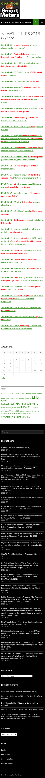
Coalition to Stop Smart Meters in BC (17, 22)
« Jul (3, 378)
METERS (14, 410)
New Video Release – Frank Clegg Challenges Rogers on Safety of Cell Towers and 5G (21, 623)
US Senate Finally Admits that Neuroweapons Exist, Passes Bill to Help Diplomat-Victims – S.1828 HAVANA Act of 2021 (21, 576)
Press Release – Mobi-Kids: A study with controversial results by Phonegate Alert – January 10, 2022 (22, 535)
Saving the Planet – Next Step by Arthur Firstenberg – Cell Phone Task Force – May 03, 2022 (21, 507)
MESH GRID (4, 411)
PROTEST (36, 411)
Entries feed (5, 754)
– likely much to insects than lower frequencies (22, 298)
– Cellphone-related (20, 81)
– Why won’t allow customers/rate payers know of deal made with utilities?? (22, 138)
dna (26, 398)
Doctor (29, 398)
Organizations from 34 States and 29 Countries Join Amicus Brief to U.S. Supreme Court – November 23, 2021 (21, 545)
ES (16, 407)
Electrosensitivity (6, 407)
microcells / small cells (26, 411)
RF (12, 414)
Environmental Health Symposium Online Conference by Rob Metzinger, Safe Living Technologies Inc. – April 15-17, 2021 (22, 644)
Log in (3, 750)
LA (33, 407)
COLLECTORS (14, 398)
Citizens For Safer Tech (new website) (15, 448)
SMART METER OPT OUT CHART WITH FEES (25, 710)
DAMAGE (21, 398)
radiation (4, 414)
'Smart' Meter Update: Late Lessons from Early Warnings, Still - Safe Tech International (19, 715)
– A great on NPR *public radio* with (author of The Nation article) (22, 241)
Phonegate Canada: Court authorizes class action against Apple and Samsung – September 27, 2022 (20, 467)
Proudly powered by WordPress (11, 775)
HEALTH (26, 407)
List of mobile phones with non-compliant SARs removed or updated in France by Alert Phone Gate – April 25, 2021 (20, 633)
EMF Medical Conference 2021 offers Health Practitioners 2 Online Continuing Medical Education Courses (21, 588)
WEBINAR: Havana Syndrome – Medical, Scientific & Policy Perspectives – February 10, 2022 (21, 526)
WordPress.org (7, 763)
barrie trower (5, 394)
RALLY (9, 414)
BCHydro (18, 394)
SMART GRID (18, 414)
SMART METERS (11, 416)
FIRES (19, 407)
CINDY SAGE (5, 398)
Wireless (27, 417)
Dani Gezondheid (8, 703)
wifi (23, 417)
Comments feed (7, 759)
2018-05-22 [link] (6, 238)
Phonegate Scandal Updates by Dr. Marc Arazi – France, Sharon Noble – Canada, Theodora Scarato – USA (21, 456)
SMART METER (26, 414)
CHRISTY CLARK (36, 394)
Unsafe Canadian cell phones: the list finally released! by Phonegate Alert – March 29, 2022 (21, 516)
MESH (36, 407)
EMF (13, 407)
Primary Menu (42, 22)
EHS (35, 397)
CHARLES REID (26, 394)
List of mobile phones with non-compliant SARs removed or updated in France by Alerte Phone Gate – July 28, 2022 (21, 488)
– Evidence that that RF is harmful (22, 99)
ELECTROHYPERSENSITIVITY (19, 403)
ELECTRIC (4, 401)
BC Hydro (12, 394)
